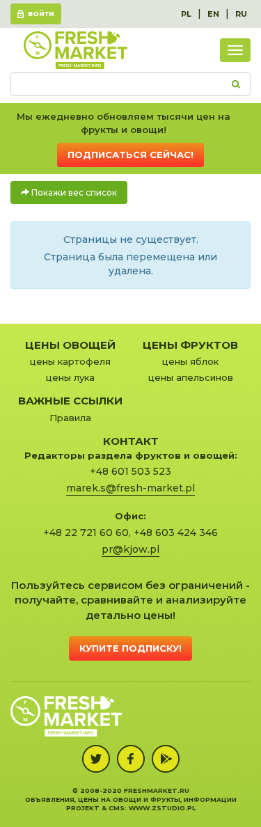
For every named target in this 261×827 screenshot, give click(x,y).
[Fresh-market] (75, 50)
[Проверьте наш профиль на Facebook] (131, 759)
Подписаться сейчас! (130, 154)
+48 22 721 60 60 (86, 532)
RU (241, 14)
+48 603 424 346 (176, 532)
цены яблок (190, 361)
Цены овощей (70, 345)
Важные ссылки (70, 400)
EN (213, 14)
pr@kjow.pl (130, 549)
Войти (41, 13)
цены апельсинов (190, 377)
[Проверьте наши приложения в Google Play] (166, 759)
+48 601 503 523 (130, 471)
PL (186, 14)
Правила (70, 417)
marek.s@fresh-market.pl (130, 488)
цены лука (70, 377)
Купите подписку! (130, 648)
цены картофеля (70, 361)
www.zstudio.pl (162, 808)
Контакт (131, 441)
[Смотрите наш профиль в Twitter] (96, 759)
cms (117, 808)
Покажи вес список (73, 192)
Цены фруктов (190, 345)
